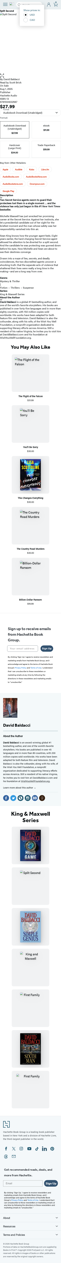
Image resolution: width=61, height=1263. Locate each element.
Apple (5, 169)
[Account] (49, 5)
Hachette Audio (8, 95)
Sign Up (47, 648)
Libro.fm (45, 169)
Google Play (8, 191)
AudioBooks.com (11, 176)
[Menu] (5, 4)
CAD (32, 20)
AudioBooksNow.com (36, 176)
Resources (9, 1226)
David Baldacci (11, 79)
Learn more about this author (18, 787)
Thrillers (15, 287)
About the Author (10, 297)
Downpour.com (37, 183)
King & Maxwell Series (12, 294)
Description (6, 195)
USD (32, 14)
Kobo (31, 169)
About (6, 1218)
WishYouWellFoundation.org (35, 781)
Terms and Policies (14, 1235)
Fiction (4, 287)
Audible (18, 169)
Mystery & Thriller (10, 281)
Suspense (28, 287)
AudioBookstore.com (13, 183)
